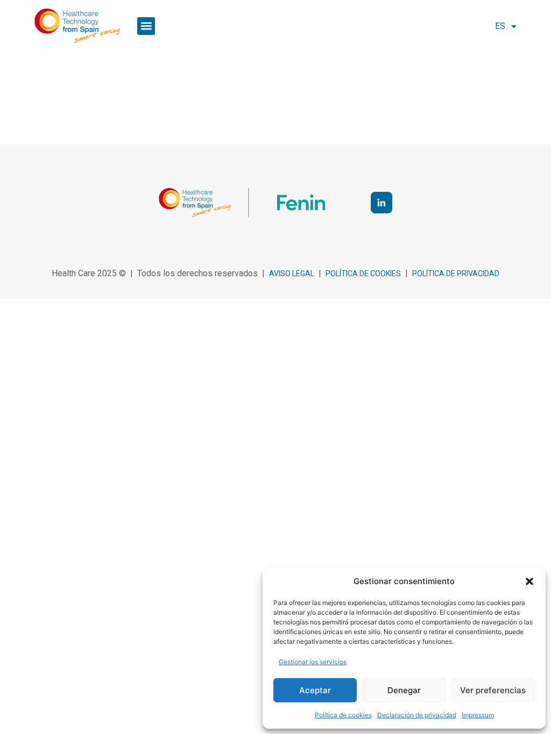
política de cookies (363, 273)
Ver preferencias (493, 690)
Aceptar (315, 690)
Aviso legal (291, 273)
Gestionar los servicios (313, 662)
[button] (529, 581)
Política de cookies (343, 715)
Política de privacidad (455, 273)
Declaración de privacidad (416, 715)
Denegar (404, 690)
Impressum (478, 715)
